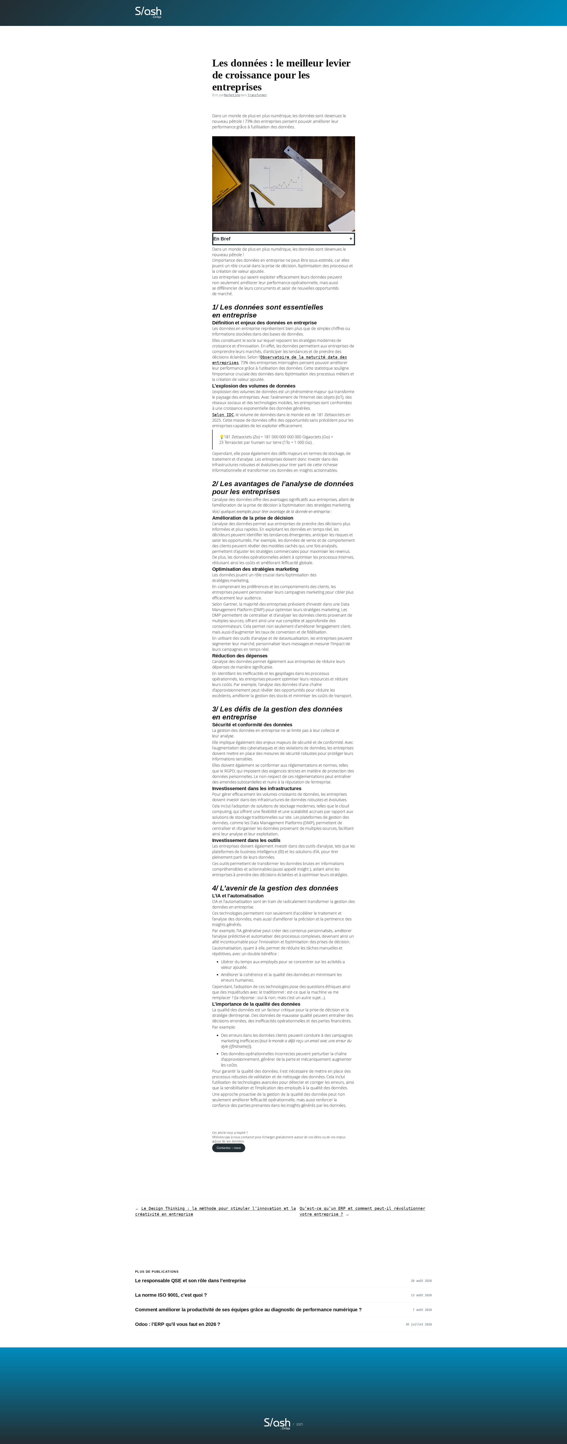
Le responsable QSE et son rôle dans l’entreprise (192, 1280)
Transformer (257, 95)
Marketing (232, 95)
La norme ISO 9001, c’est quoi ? (171, 1295)
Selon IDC (223, 414)
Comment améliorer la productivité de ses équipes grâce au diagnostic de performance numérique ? (249, 1309)
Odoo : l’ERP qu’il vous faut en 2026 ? (177, 1324)
